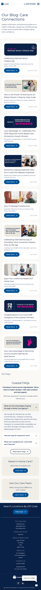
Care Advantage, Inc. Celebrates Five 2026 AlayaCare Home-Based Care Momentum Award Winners (19, 133)
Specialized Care (20, 526)
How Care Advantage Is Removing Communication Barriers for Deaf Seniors (19, 354)
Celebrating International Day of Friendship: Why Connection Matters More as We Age (19, 242)
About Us (21, 550)
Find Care (19, 470)
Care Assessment (20, 528)
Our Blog (20, 542)
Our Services (20, 521)
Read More (10, 70)
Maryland (20, 534)
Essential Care (20, 524)
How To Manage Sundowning (16, 206)
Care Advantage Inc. (20, 555)
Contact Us (20, 561)
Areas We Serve (20, 532)
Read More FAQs (19, 451)
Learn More (19, 495)
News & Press (20, 540)
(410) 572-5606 (31, 4)
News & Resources (20, 538)
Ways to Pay (20, 547)
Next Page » (6, 374)
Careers (20, 557)
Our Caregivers (20, 553)
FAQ (20, 545)
